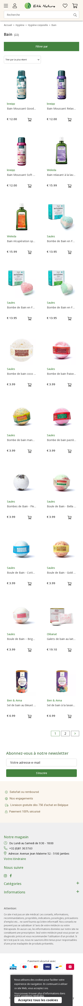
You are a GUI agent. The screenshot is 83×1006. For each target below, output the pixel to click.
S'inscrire (41, 773)
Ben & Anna (14, 700)
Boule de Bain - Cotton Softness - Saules (21, 572)
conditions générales (32, 995)
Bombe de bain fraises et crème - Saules (61, 373)
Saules (51, 236)
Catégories (12, 883)
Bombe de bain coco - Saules (21, 373)
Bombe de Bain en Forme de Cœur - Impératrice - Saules (21, 307)
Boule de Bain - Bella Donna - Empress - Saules (61, 506)
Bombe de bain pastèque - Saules (61, 440)
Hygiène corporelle (38, 25)
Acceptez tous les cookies (38, 1000)
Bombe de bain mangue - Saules (21, 440)
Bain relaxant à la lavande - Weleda (61, 175)
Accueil (8, 25)
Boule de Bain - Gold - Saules (61, 572)
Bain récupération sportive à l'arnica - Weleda (21, 241)
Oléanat (52, 634)
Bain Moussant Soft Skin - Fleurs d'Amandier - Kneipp (21, 175)
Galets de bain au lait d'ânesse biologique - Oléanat (61, 639)
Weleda (51, 170)
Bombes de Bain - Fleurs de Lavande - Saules (21, 506)
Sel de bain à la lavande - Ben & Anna (61, 705)
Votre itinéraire (15, 859)
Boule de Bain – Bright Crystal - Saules (21, 639)
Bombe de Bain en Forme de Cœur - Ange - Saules (61, 241)
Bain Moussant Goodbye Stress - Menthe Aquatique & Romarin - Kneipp (21, 108)
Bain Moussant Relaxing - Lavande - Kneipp (61, 108)
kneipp (11, 103)
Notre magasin (16, 837)
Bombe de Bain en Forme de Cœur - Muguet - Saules (61, 307)
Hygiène (20, 25)
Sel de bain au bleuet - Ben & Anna (21, 705)
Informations (14, 892)
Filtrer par (42, 46)
